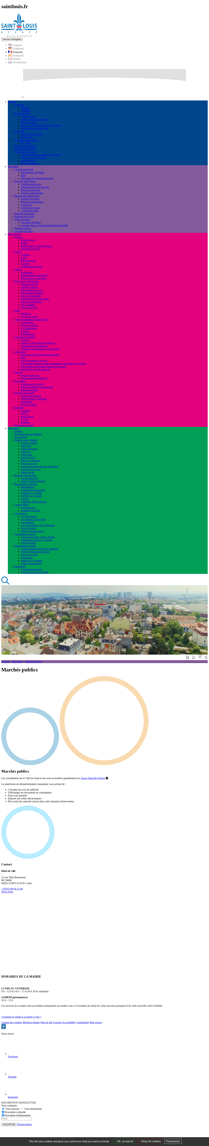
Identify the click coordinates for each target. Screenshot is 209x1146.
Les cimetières (28, 304)
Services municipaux (25, 181)
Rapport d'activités (30, 190)
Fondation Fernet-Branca (34, 501)
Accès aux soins (29, 316)
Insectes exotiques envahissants (37, 387)
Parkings (25, 422)
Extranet (57, 1022)
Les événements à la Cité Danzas (38, 525)
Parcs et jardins (28, 122)
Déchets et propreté (24, 393)
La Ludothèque (29, 328)
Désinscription (24, 1124)
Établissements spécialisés (34, 275)
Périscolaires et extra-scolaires (36, 246)
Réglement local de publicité (35, 369)
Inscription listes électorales (35, 298)
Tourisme (19, 131)
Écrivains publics (30, 325)
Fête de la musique (30, 460)
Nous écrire (7, 891)
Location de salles (23, 231)
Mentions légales (31, 1022)
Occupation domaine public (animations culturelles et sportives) (53, 363)
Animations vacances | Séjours (36, 540)
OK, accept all (124, 1141)
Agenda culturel (29, 443)
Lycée (24, 257)
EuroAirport (27, 416)
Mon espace (96, 1022)
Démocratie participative (27, 196)
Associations (20, 437)
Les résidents (27, 522)
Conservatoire (21, 504)
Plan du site (46, 1022)
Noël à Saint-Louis (30, 469)
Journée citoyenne (30, 199)
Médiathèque (27, 487)
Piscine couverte (29, 554)
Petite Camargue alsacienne (35, 119)
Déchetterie (27, 401)
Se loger (25, 340)
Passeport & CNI (30, 284)
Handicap (26, 313)
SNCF (24, 413)
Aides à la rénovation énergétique (38, 343)
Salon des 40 (27, 472)
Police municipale (30, 375)
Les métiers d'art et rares (33, 519)
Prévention (19, 381)
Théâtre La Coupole (31, 496)
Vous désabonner (33, 1108)
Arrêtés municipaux (31, 184)
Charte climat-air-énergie (33, 157)
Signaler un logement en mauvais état (40, 348)
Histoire (25, 107)
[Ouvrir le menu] (22, 97)
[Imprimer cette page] (187, 657)
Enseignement (28, 507)
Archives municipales (32, 193)
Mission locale (28, 260)
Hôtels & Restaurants (25, 146)
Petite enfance (28, 240)
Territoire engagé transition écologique (40, 154)
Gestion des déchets (31, 396)
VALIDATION (9, 1124)
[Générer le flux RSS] (193, 657)
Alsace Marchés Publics (92, 778)
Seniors (18, 269)
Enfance (18, 237)
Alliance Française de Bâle (34, 572)
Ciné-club (26, 446)
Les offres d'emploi (31, 222)
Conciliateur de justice (32, 384)
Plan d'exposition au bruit (34, 360)
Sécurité (18, 372)
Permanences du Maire (32, 172)
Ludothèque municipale (33, 490)
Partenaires (20, 566)
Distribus (25, 410)
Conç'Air (25, 451)
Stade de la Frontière (31, 560)
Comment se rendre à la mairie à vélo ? (21, 1016)
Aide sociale (27, 322)
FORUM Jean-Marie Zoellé (35, 551)
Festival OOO (28, 457)
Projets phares (28, 160)
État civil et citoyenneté (26, 281)
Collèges (25, 254)
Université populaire (31, 569)
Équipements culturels (25, 484)
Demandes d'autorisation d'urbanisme (40, 354)
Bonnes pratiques (30, 163)
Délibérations (28, 334)
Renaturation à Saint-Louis (34, 128)
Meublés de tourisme (31, 134)
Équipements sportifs (25, 545)
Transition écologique (25, 151)
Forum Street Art (29, 478)
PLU (23, 357)
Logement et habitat (24, 337)
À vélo (24, 419)
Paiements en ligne (24, 425)
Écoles (24, 243)
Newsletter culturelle (15, 1112)
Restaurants (27, 137)
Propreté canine (29, 404)
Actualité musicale (30, 510)
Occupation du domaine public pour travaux (43, 366)
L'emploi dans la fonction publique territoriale (44, 225)
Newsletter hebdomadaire (18, 1115)
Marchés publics (22, 228)
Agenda (18, 431)
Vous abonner (12, 1108)
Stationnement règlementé (34, 378)
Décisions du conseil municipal (37, 178)
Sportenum (26, 557)
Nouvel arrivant (29, 307)
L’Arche (25, 331)
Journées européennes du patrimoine (39, 466)
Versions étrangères (12, 39)
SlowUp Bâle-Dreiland (33, 481)
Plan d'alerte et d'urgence (34, 278)
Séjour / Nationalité (31, 296)
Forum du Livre (29, 463)
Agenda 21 (26, 204)
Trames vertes (28, 116)
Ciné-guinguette (29, 448)
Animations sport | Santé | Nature (38, 537)
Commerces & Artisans (26, 140)
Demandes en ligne (31, 248)
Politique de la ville (24, 216)
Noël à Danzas (28, 528)
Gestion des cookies (11, 1022)
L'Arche (25, 263)
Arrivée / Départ (29, 287)
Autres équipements (31, 563)
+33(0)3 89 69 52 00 (12, 888)
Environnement (22, 113)
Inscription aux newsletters (28, 434)
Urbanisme (20, 351)
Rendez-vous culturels (25, 440)
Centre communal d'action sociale (31, 319)
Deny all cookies (151, 1141)
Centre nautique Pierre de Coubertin (39, 548)
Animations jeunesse (31, 266)
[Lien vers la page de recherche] (5, 583)
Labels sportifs (28, 543)
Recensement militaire (32, 293)
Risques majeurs (29, 390)
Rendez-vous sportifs (25, 475)
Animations (27, 272)
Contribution (82, 1022)
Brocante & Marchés (25, 149)
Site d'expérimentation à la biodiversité (41, 125)
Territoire (19, 104)
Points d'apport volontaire (34, 398)
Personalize (173, 1141)
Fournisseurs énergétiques (34, 346)
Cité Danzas (20, 513)
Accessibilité (68, 1022)
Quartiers (25, 110)
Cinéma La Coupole (31, 493)
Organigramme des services (35, 187)
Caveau (25, 498)
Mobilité (18, 407)
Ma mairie (17, 661)
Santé (17, 310)
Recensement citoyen (32, 290)
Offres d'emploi (22, 219)
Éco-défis (26, 143)
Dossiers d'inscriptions (32, 531)
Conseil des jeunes (30, 207)
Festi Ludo (26, 454)
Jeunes (17, 251)
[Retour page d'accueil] (19, 36)
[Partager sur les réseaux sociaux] (206, 657)
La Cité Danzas (29, 516)
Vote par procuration (31, 301)
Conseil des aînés (30, 210)
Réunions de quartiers (32, 201)
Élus (23, 175)
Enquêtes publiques (24, 213)
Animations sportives (25, 534)
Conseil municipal (23, 169)
